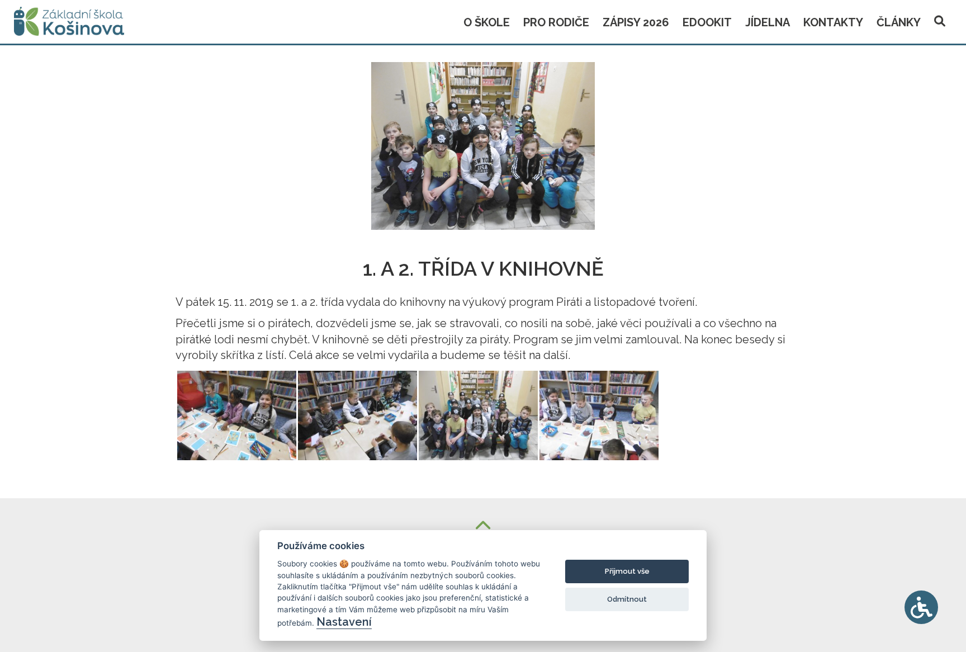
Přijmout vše (627, 571)
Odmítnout (627, 599)
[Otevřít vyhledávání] (939, 19)
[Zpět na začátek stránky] (483, 526)
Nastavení (344, 622)
